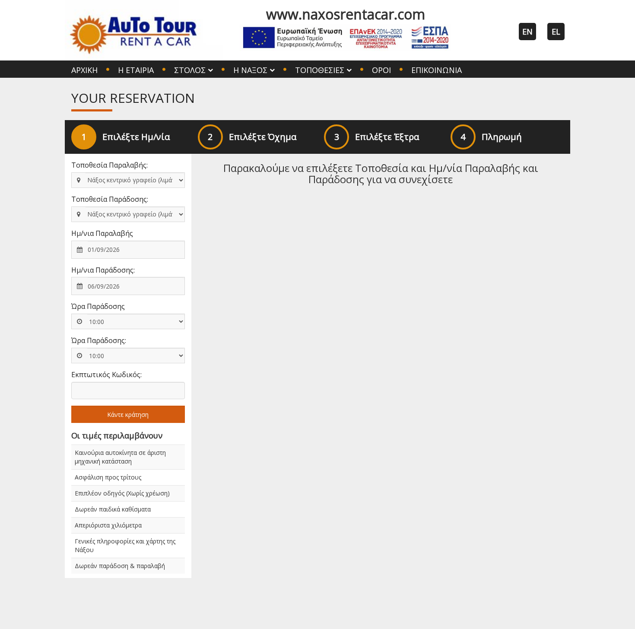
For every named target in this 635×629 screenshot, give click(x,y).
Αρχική (84, 70)
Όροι (381, 70)
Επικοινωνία (436, 70)
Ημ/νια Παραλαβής (102, 233)
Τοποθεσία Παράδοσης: (109, 199)
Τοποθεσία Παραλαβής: (109, 165)
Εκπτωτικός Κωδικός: (106, 374)
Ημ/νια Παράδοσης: (103, 270)
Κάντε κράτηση (128, 414)
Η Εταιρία (136, 70)
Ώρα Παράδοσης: (98, 340)
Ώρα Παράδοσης (98, 306)
